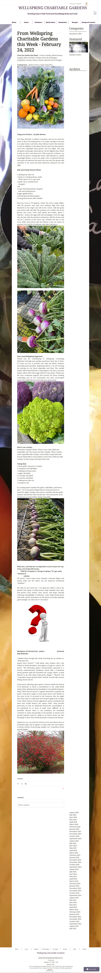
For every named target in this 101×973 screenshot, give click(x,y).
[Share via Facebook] (18, 783)
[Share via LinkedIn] (25, 783)
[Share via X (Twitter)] (22, 783)
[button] (95, 13)
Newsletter (20, 778)
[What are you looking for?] (86, 3)
